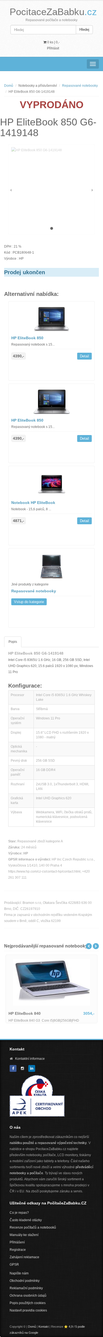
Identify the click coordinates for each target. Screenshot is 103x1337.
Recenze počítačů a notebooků (33, 1227)
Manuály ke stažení (24, 1235)
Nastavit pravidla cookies (28, 1310)
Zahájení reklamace (24, 1257)
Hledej (84, 29)
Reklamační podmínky (26, 1288)
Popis (13, 642)
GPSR (14, 1264)
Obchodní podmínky (25, 1281)
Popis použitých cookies (28, 1303)
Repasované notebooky (80, 86)
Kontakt (43, 1326)
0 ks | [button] (53, 42)
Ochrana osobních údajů (28, 1295)
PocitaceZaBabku (53, 11)
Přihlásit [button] (53, 48)
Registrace (18, 1250)
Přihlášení (17, 1242)
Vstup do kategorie (29, 602)
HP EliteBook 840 (25, 1013)
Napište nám (19, 1273)
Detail (84, 356)
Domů (8, 86)
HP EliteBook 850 (27, 338)
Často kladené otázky (26, 1220)
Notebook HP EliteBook (33, 502)
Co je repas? (19, 1213)
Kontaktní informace (30, 1059)
